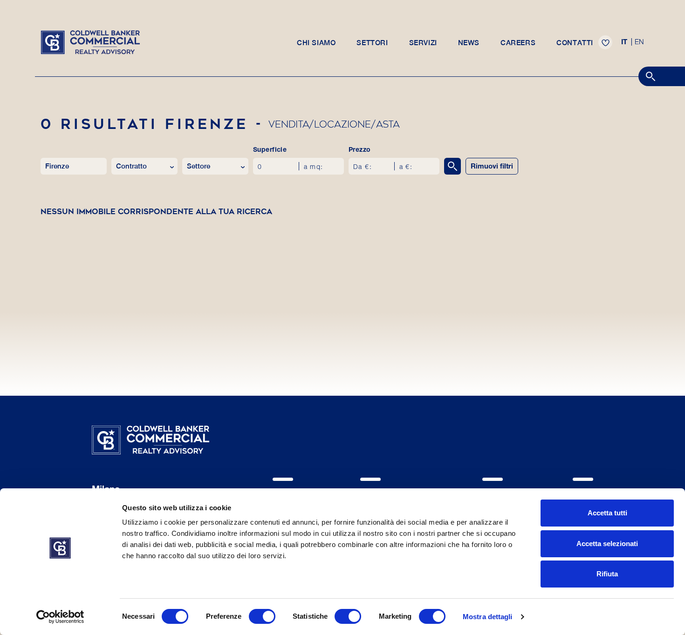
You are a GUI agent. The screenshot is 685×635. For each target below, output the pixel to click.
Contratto (131, 166)
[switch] (262, 616)
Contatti (574, 43)
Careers (517, 43)
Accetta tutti (607, 513)
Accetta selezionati (607, 543)
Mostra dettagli (488, 617)
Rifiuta (607, 574)
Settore (198, 166)
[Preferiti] (605, 42)
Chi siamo (316, 43)
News (469, 43)
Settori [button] (372, 43)
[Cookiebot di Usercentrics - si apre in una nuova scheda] (60, 617)
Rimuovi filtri (492, 166)
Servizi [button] (423, 43)
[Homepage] (90, 41)
